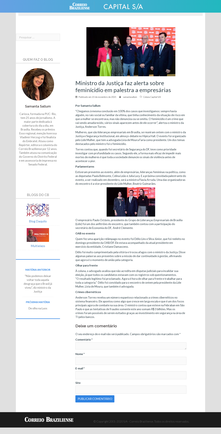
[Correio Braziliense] (82, 6)
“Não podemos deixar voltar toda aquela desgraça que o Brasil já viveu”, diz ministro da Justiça (38, 283)
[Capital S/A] (123, 6)
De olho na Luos (37, 308)
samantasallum (130, 97)
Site (78, 382)
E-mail (80, 368)
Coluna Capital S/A (152, 97)
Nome (80, 354)
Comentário (84, 339)
